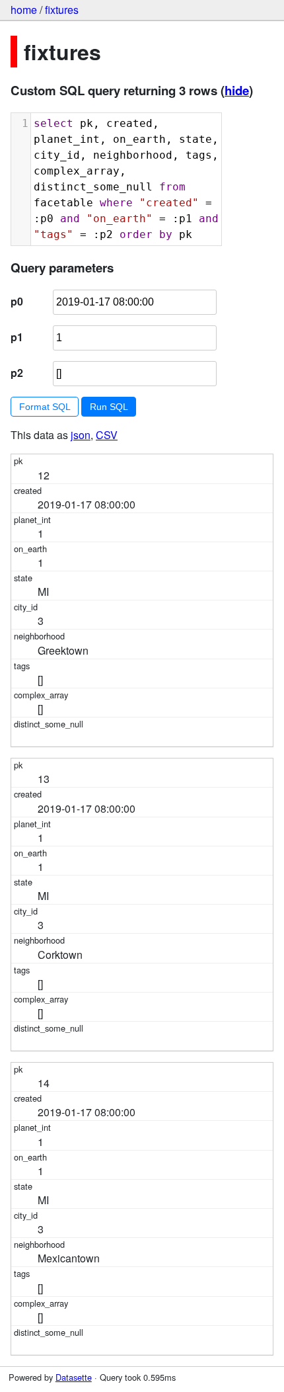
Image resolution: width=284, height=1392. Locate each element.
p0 (17, 301)
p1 (17, 337)
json (80, 434)
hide (237, 90)
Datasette (73, 1377)
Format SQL (45, 406)
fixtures (62, 9)
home (24, 9)
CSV (107, 434)
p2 (17, 372)
